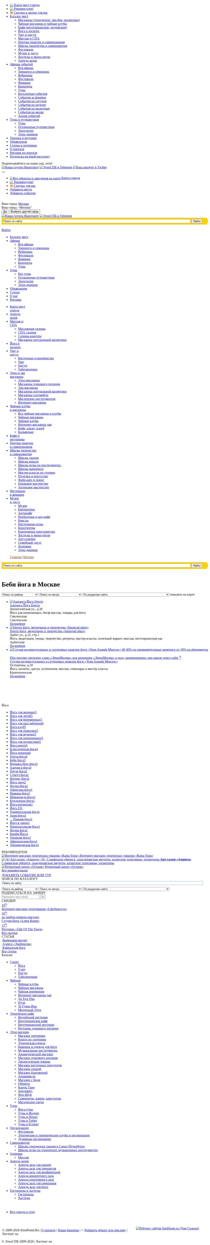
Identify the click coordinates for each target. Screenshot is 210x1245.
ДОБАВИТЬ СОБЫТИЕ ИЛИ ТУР (26, 875)
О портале (17, 149)
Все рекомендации (15, 870)
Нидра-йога (19, 786)
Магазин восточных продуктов (40, 1065)
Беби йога (17, 760)
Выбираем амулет (14, 940)
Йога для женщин (23, 712)
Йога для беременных (26, 719)
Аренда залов (27, 60)
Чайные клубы (28, 984)
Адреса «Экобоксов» (17, 944)
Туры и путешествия (24, 119)
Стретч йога (19, 775)
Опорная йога (20, 837)
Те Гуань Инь (27, 1006)
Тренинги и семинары (33, 71)
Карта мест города (26, 5)
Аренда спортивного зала (36, 1179)
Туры (21, 90)
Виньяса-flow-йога (24, 764)
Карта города (70, 178)
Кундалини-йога (22, 800)
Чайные (15, 980)
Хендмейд (25, 1091)
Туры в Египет (28, 1124)
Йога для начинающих (26, 738)
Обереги (24, 1083)
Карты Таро (26, 1087)
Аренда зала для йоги (33, 1187)
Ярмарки (24, 82)
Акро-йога (18, 815)
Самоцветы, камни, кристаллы (39, 1098)
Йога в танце (20, 823)
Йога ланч (18, 782)
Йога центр (18, 745)
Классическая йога (24, 749)
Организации (19, 1128)
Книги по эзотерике (32, 1039)
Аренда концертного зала (36, 1176)
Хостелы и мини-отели (34, 57)
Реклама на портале (23, 152)
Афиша (15, 240)
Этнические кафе (22, 1013)
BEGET (25, 1234)
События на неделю (32, 105)
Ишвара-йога (20, 793)
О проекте (48, 1230)
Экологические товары (34, 1061)
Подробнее (17, 623)
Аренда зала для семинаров (37, 1183)
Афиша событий (21, 64)
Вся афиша (25, 68)
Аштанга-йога (20, 767)
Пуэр (21, 1002)
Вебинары (25, 75)
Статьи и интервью (23, 145)
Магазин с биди (29, 1080)
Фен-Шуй (25, 1094)
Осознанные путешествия (36, 127)
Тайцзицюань (27, 976)
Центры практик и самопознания (41, 42)
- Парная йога (21, 819)
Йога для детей (21, 716)
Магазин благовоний (33, 1072)
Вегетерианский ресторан (36, 1024)
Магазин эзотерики (31, 1035)
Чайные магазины (30, 988)
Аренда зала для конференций (39, 1172)
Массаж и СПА (29, 38)
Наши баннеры (68, 1230)
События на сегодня (32, 101)
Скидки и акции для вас (30, 12)
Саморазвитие (20, 1142)
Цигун (22, 973)
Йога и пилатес (29, 31)
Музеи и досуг (28, 53)
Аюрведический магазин (35, 1054)
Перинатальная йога (25, 826)
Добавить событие (23, 193)
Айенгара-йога (21, 789)
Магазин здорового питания (38, 1058)
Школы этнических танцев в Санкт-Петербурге (51, 1146)
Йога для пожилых (24, 730)
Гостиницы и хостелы (25, 1190)
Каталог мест (19, 16)
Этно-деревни (28, 134)
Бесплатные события (32, 93)
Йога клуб (18, 727)
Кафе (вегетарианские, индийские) (42, 27)
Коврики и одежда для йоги (37, 1047)
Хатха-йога (18, 756)
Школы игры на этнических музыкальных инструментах (58, 1150)
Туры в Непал (28, 1117)
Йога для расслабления (27, 723)
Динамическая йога (24, 845)
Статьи (15, 292)
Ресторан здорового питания (38, 1028)
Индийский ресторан (33, 1017)
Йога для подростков (25, 741)
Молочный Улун (29, 1010)
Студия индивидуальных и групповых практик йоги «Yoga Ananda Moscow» (64, 661)
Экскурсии (25, 130)
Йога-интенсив (21, 804)
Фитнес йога (19, 778)
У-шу (21, 969)
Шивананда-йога (22, 797)
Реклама (15, 299)
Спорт (14, 962)
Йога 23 (16, 808)
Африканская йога (23, 841)
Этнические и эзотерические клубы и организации (54, 1135)
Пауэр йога (18, 771)
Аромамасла (26, 1076)
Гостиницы (26, 1194)
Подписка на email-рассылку (30, 156)
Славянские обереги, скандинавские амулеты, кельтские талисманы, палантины (96, 861)
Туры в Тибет (27, 1120)
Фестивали (25, 49)
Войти (6, 230)
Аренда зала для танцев (34, 1165)
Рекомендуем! (23, 8)
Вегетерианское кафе (33, 1021)
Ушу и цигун (27, 34)
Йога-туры (25, 1109)
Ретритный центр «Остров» (64, 866)
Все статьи (9, 951)
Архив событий (29, 116)
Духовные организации (34, 1139)
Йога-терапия (20, 753)
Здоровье (16, 1153)
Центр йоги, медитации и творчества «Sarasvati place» (48, 631)
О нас (14, 296)
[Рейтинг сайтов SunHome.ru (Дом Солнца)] (167, 1228)
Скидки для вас (24, 185)
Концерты (25, 86)
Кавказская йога (13, 947)
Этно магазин (19, 1032)
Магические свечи (31, 1102)
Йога (21, 965)
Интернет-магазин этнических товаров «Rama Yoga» (116, 855)
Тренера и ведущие (23, 138)
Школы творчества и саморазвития (42, 46)
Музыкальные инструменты (37, 1050)
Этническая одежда (31, 1043)
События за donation (32, 97)
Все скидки (10, 933)
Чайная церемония (31, 991)
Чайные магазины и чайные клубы (42, 23)
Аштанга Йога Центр (25, 605)
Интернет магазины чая (34, 995)
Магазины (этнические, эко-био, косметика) (49, 20)
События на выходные (34, 108)
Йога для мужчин (23, 734)
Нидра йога (19, 830)
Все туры (24, 274)
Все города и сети (22, 1212)
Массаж (23, 1157)
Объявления (18, 141)
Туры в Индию (28, 1113)
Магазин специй (29, 1069)
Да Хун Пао (26, 999)
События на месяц (31, 112)
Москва (23, 203)
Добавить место (21, 189)
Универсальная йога (25, 812)
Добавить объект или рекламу (105, 1230)
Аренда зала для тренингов (37, 1168)
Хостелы (24, 1198)
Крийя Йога (19, 834)
